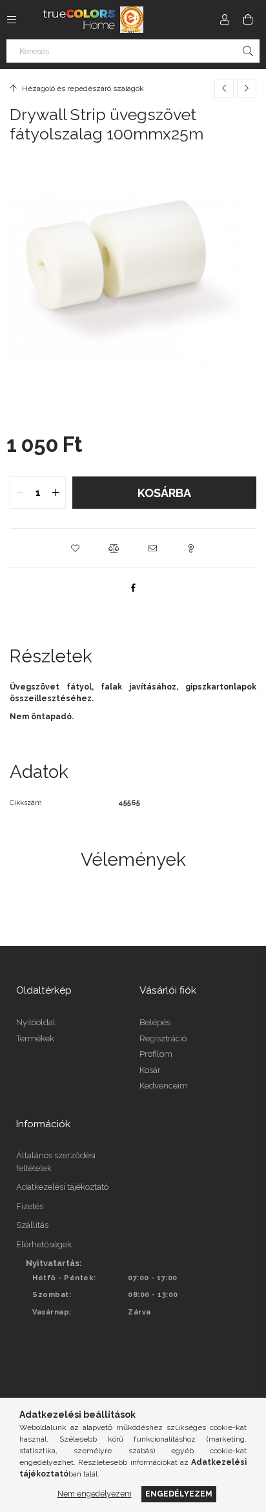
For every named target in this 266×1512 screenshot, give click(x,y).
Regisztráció (163, 1038)
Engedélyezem (178, 1493)
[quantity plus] (55, 492)
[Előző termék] (224, 88)
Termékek (35, 1038)
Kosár (150, 1070)
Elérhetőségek (44, 1244)
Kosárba (164, 493)
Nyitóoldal (36, 1022)
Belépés (154, 1022)
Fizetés (29, 1206)
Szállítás (32, 1225)
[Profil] (224, 19)
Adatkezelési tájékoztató (62, 1187)
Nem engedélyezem (94, 1493)
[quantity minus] (20, 492)
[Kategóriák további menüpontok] (11, 19)
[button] (75, 548)
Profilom (155, 1054)
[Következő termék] (246, 88)
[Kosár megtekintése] (248, 19)
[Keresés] (248, 51)
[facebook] (133, 587)
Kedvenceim (163, 1085)
